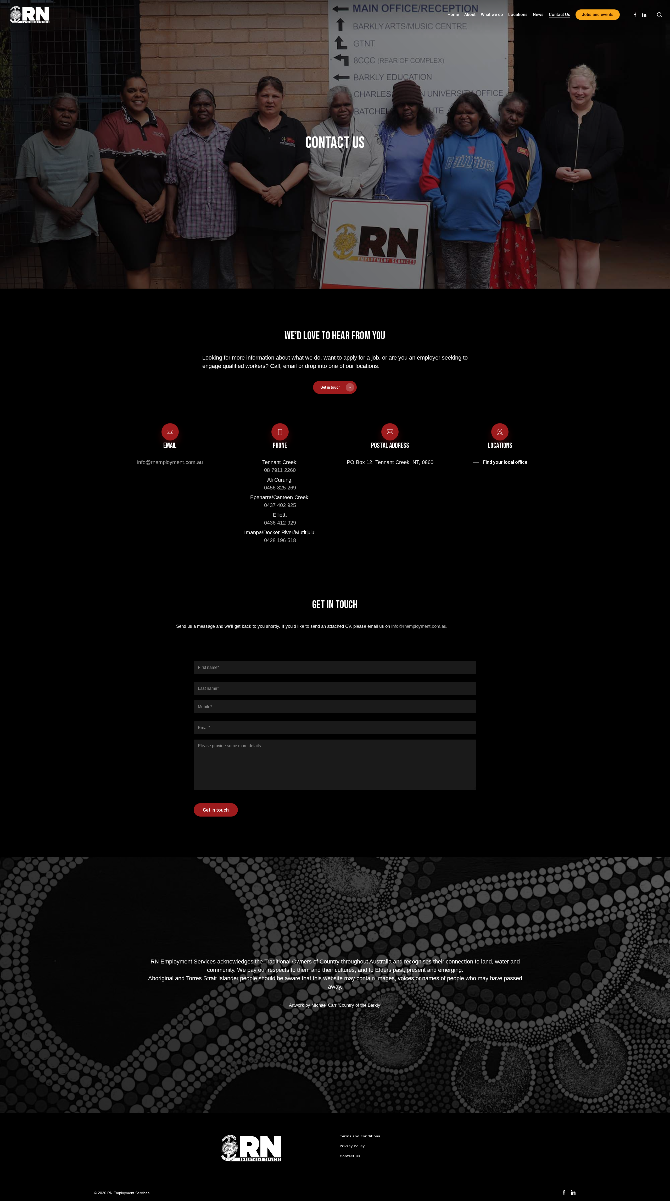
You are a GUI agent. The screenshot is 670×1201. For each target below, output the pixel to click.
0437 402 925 (280, 505)
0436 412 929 (280, 523)
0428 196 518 (280, 540)
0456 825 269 (280, 488)
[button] (335, 387)
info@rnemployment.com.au (170, 462)
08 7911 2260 (280, 470)
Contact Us (350, 1156)
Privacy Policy (352, 1146)
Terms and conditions (360, 1136)
